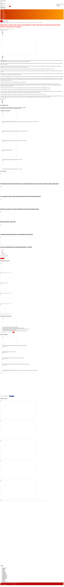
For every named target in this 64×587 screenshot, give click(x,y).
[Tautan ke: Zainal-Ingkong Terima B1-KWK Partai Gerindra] (7, 291)
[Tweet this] (2, 32)
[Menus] (0, 1)
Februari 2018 (4, 581)
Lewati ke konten (3, 0)
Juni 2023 (3, 580)
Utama (6, 29)
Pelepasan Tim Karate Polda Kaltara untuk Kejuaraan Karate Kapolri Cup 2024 (15, 330)
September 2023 (4, 577)
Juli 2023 (3, 579)
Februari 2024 (4, 573)
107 (2, 252)
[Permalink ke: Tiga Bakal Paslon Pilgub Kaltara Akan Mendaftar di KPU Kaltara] (9, 158)
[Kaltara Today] (2, 3)
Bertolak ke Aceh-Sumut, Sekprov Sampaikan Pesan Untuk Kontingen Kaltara (14, 140)
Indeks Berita (4, 584)
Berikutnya (4, 253)
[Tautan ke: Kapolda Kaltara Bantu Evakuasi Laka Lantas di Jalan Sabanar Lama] (4, 356)
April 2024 (3, 571)
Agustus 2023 (4, 578)
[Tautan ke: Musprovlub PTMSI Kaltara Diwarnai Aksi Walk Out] (9, 326)
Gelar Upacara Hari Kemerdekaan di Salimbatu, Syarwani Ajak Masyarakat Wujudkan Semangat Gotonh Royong (19, 370)
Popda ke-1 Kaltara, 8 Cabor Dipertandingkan (10, 329)
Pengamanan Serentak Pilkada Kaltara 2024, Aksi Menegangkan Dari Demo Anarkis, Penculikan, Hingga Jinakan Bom (20, 121)
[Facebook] (2, 101)
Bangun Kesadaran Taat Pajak (8, 221)
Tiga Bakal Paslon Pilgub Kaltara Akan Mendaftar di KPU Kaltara (12, 159)
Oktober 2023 (4, 576)
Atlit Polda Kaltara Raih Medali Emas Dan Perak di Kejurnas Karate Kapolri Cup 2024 (16, 328)
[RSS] (63, 585)
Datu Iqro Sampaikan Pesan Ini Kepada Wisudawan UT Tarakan (16, 247)
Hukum (1, 29)
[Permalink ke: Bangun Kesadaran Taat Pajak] (9, 149)
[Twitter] (2, 102)
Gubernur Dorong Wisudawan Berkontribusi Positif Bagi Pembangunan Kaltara (14, 345)
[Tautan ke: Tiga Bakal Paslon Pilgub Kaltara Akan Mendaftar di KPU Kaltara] (7, 270)
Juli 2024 (3, 568)
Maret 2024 (4, 572)
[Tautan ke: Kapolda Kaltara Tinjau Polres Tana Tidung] (4, 350)
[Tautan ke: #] (9, 261)
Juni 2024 (3, 569)
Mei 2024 (3, 570)
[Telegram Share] (2, 33)
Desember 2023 (4, 575)
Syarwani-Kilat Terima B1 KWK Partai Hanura (7, 302)
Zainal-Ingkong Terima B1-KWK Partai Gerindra (7, 292)
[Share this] (2, 31)
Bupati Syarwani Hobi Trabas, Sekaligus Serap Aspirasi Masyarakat (13, 107)
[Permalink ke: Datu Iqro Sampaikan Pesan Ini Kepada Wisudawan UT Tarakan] (7, 244)
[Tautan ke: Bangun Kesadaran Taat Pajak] (18, 478)
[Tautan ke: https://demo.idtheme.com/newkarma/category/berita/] (6, 334)
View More (2, 258)
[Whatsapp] (2, 34)
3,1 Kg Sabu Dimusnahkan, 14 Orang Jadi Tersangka (10, 108)
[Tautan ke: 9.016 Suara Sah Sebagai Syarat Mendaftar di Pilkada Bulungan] (7, 281)
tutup (1, 20)
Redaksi (15, 583)
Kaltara (4, 29)
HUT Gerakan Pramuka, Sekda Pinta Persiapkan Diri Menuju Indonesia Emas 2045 (20, 196)
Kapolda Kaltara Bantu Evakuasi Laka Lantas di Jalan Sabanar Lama (13, 357)
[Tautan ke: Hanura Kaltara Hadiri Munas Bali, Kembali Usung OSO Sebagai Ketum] (7, 312)
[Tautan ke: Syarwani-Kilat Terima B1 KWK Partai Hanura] (7, 301)
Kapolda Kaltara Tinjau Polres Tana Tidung (9, 351)
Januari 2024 (4, 574)
